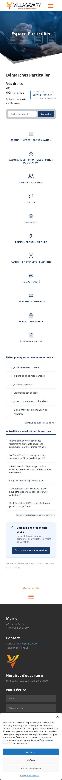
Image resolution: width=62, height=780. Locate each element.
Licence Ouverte (13, 567)
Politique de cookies (29, 775)
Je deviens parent (21, 384)
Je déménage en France (24, 367)
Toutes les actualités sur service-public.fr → (36, 514)
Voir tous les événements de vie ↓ (40, 422)
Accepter (31, 751)
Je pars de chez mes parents (27, 375)
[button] (57, 716)
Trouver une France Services (32, 550)
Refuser (31, 760)
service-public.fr (33, 563)
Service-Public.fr (42, 94)
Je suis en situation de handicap (28, 401)
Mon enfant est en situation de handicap (28, 411)
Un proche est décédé (23, 392)
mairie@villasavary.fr (28, 643)
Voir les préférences (31, 768)
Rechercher (46, 114)
